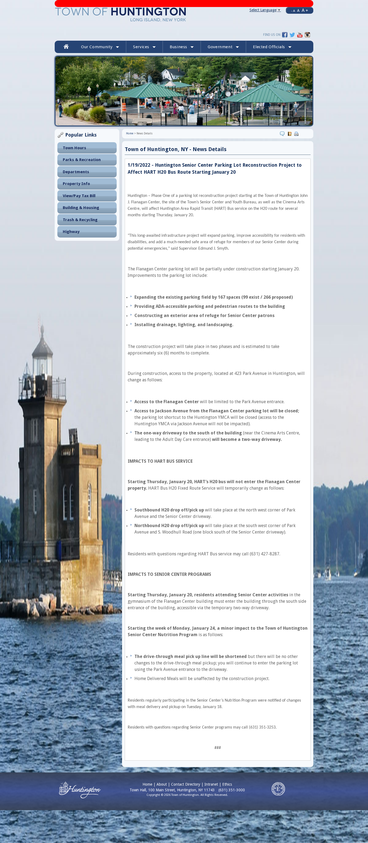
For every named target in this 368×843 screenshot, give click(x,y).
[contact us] (290, 133)
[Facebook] (285, 34)
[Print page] (297, 133)
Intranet (211, 784)
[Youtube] (300, 34)
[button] (272, 47)
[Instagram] (307, 34)
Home (129, 133)
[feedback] (283, 133)
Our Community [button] (97, 46)
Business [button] (178, 46)
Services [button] (141, 46)
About (162, 784)
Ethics (227, 784)
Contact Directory (185, 784)
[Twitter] (292, 34)
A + (305, 10)
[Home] (121, 14)
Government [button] (220, 46)
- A (293, 11)
